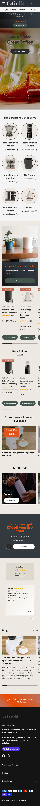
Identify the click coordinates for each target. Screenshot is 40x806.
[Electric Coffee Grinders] (29, 131)
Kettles (29, 207)
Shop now (20, 281)
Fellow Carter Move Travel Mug (9, 311)
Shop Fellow (11, 500)
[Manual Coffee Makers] (10, 131)
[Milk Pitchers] (29, 163)
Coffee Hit (10, 800)
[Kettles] (29, 196)
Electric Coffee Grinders (29, 144)
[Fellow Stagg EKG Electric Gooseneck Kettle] (28, 296)
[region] (20, 600)
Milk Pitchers (29, 175)
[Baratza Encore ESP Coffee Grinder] (28, 367)
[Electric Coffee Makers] (10, 196)
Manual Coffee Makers (10, 144)
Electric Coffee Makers (10, 209)
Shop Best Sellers (20, 51)
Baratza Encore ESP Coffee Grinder (26, 383)
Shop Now (20, 25)
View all (20, 354)
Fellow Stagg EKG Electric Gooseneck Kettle (27, 314)
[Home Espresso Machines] (10, 163)
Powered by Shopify (20, 800)
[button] (36, 3)
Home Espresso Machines (10, 176)
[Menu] (3, 3)
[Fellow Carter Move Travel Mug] (10, 296)
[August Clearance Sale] (20, 244)
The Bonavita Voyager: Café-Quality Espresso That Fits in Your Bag (16, 660)
